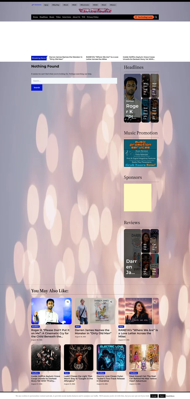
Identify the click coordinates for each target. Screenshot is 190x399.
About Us (76, 17)
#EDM (95, 5)
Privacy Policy (93, 17)
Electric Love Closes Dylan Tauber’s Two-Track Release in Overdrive (111, 378)
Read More (170, 396)
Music (51, 17)
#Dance (113, 5)
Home (35, 17)
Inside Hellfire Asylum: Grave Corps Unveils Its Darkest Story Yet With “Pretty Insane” (102, 59)
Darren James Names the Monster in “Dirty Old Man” (93, 331)
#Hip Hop (55, 5)
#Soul (104, 5)
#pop (46, 5)
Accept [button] (154, 396)
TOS (83, 17)
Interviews (66, 17)
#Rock (66, 5)
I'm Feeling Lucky (145, 17)
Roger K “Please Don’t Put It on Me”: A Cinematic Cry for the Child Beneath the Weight (50, 334)
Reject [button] (162, 396)
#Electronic (84, 5)
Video (58, 17)
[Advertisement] (95, 39)
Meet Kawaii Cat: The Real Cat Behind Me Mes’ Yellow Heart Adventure (143, 378)
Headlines (44, 17)
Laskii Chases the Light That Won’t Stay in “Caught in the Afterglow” (138, 58)
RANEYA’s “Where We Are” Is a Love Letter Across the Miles (65, 58)
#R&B (74, 5)
